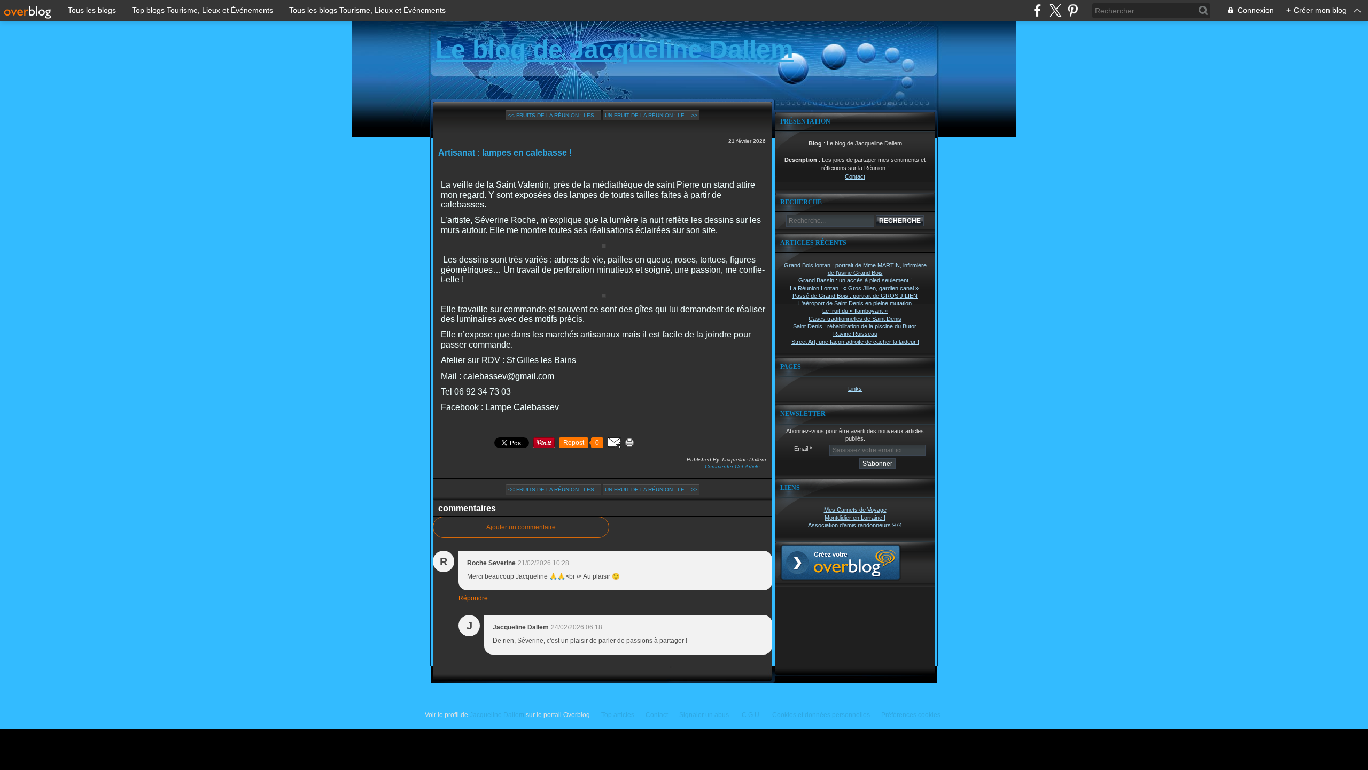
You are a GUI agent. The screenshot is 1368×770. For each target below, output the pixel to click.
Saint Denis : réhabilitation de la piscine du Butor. (855, 326)
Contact (855, 176)
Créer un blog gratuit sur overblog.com (840, 562)
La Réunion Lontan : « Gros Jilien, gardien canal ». (855, 288)
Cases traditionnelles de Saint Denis (855, 318)
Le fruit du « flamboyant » (855, 310)
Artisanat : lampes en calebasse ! (505, 152)
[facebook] (1037, 10)
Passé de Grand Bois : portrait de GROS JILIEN (855, 295)
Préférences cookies (911, 715)
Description (801, 160)
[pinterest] (1072, 10)
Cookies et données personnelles (821, 715)
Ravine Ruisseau (855, 333)
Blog (815, 143)
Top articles (617, 715)
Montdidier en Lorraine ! (855, 517)
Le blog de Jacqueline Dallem (615, 49)
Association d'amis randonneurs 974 (855, 525)
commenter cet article (733, 466)
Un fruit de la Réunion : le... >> (651, 115)
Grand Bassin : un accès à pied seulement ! (855, 280)
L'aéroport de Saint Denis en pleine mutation (855, 303)
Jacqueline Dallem (497, 715)
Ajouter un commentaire (521, 527)
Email (801, 448)
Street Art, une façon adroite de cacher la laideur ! (855, 341)
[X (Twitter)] (1055, 10)
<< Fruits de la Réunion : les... (553, 115)
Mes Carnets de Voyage (855, 509)
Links (855, 389)
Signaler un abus (704, 715)
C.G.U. (751, 715)
